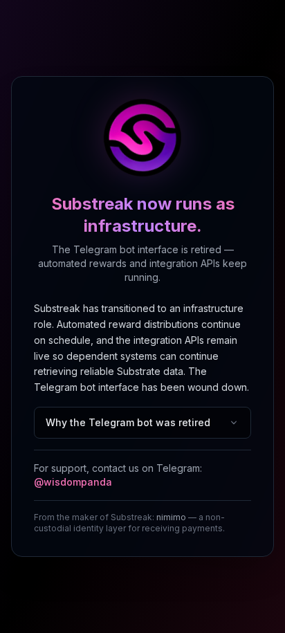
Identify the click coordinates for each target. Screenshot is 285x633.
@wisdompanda (73, 482)
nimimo (171, 517)
